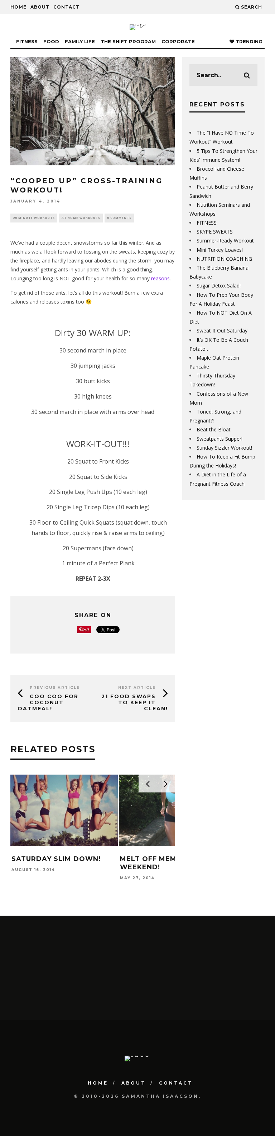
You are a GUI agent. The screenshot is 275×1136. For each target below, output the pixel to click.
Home (18, 7)
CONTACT (66, 7)
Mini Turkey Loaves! (220, 249)
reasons (160, 278)
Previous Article (55, 687)
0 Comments (119, 218)
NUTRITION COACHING (224, 258)
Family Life (80, 41)
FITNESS (207, 222)
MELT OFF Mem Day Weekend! (157, 863)
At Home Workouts (81, 218)
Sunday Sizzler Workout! (224, 447)
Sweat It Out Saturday (222, 330)
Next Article (137, 687)
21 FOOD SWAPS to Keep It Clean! (134, 702)
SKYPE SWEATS (215, 231)
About (39, 7)
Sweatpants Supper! (219, 438)
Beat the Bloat (214, 429)
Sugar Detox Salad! (219, 285)
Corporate (178, 41)
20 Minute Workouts (34, 218)
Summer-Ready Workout (225, 240)
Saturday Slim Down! (56, 859)
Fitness (27, 41)
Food (51, 41)
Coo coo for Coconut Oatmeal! (48, 702)
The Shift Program (128, 41)
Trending (248, 41)
